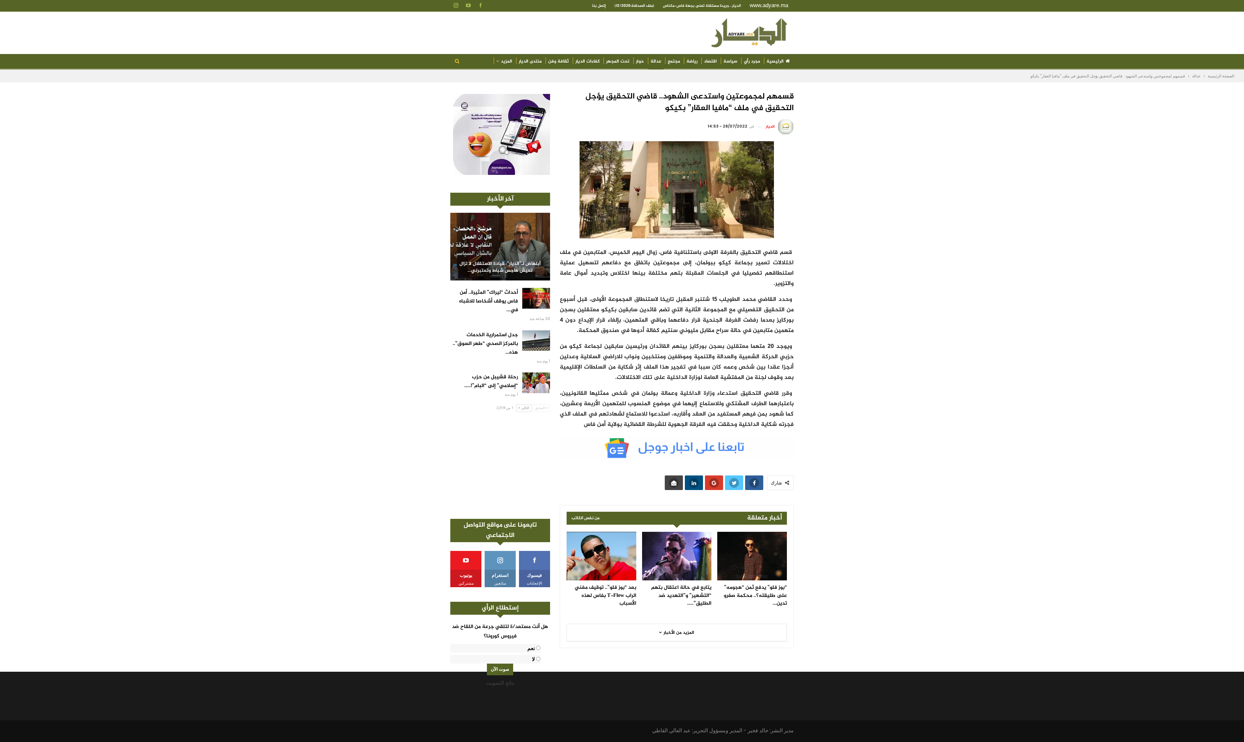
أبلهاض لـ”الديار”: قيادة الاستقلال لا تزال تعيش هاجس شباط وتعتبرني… (500, 267)
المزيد (506, 61)
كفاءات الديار (587, 61)
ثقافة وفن (558, 61)
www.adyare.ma (769, 5)
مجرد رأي (752, 61)
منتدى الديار (530, 61)
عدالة (656, 61)
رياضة (691, 61)
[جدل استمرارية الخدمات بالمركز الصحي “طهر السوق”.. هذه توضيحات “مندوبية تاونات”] (536, 340)
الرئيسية (775, 61)
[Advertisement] (500, 465)
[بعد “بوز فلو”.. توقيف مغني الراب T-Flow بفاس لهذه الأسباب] (601, 556)
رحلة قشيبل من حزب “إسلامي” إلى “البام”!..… (491, 381)
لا (533, 659)
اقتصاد (710, 61)
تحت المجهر (617, 61)
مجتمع (674, 61)
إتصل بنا (599, 6)
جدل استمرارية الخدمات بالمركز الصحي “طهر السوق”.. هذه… (485, 344)
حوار (640, 61)
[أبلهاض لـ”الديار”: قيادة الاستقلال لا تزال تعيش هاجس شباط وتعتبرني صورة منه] (500, 246)
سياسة (730, 61)
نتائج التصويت (500, 683)
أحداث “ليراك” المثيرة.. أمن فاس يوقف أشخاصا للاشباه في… (488, 301)
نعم (531, 648)
